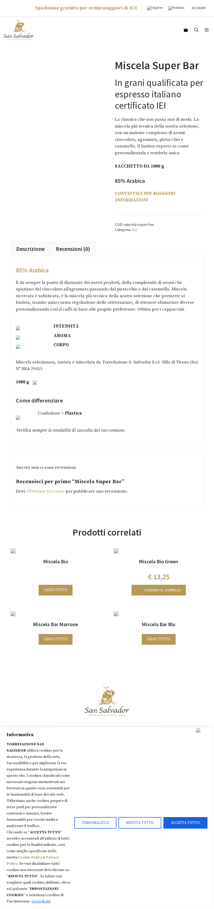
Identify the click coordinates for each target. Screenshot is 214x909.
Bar (135, 230)
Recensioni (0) (73, 248)
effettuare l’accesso (45, 491)
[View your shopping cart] (186, 30)
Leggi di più (41, 901)
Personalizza (95, 822)
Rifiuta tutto (140, 822)
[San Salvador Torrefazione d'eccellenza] (19, 30)
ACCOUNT (199, 8)
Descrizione (30, 248)
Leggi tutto (55, 590)
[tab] (30, 249)
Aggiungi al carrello (163, 590)
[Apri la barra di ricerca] (196, 30)
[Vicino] (204, 730)
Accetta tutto (185, 822)
